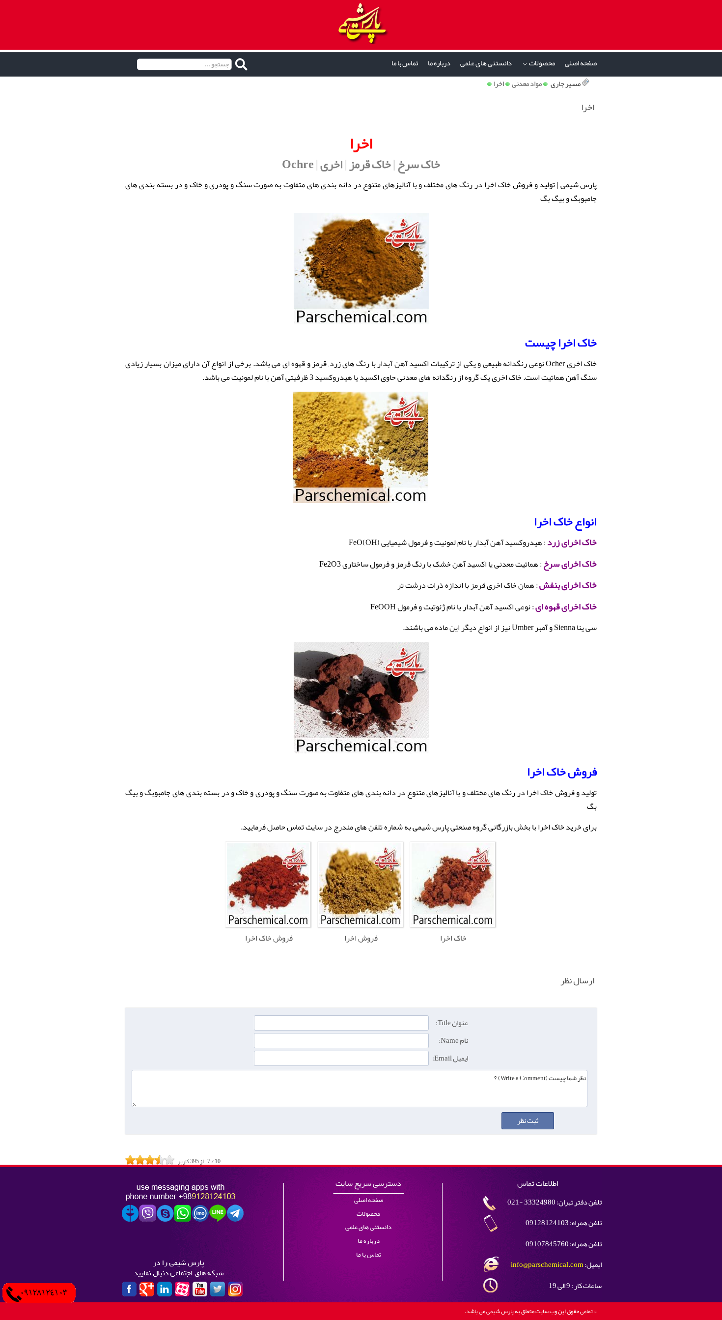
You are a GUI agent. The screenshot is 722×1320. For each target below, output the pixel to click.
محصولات (542, 63)
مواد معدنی (527, 84)
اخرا (499, 84)
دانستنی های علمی (486, 63)
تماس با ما (404, 63)
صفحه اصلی (581, 63)
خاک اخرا (577, 342)
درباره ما (439, 63)
